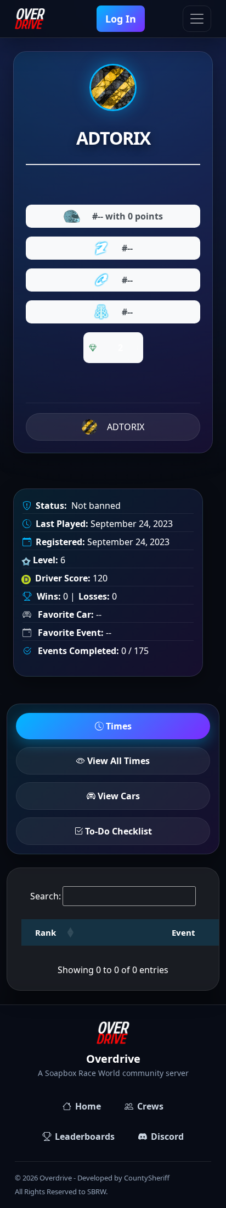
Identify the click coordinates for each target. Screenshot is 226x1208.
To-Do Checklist (117, 831)
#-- (127, 248)
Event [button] (183, 932)
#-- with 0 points (127, 216)
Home (88, 1106)
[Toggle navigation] (197, 19)
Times (118, 726)
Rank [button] (45, 932)
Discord (167, 1136)
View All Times (117, 761)
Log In (120, 18)
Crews (150, 1106)
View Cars (117, 796)
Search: (45, 896)
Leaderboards (85, 1136)
